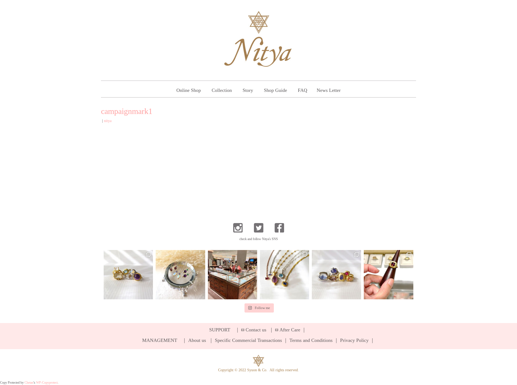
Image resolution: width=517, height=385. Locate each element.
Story (248, 90)
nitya (107, 121)
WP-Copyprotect (47, 382)
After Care (290, 329)
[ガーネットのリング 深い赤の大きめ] (388, 274)
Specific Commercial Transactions (248, 340)
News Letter (329, 90)
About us (197, 340)
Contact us (256, 329)
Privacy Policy (354, 340)
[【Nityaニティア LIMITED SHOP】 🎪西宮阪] (336, 274)
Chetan (29, 382)
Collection (222, 90)
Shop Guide (275, 90)
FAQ (302, 90)
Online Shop (188, 90)
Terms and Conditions (311, 340)
